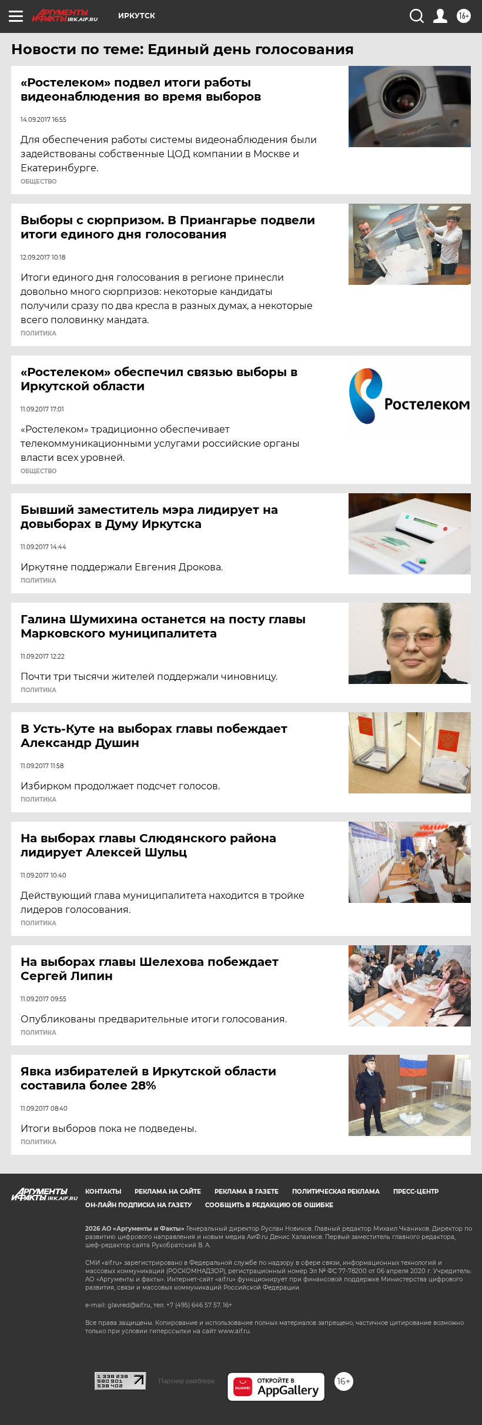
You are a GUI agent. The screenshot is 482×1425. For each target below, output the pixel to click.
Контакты (103, 1191)
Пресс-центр (416, 1191)
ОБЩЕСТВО (38, 182)
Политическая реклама (336, 1191)
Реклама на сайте (168, 1191)
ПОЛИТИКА (38, 334)
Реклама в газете (247, 1191)
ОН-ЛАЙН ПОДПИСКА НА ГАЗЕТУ (138, 1205)
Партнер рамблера (187, 1380)
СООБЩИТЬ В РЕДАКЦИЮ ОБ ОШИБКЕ (269, 1205)
